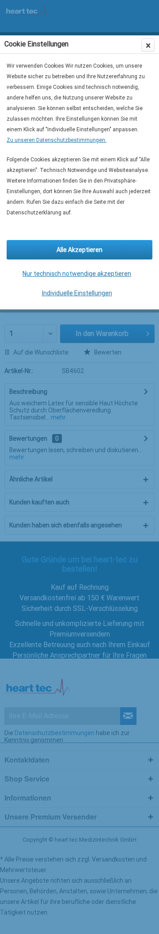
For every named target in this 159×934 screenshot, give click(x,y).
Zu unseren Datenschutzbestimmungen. (56, 140)
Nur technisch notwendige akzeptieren (77, 273)
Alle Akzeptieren (79, 249)
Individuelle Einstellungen (77, 293)
